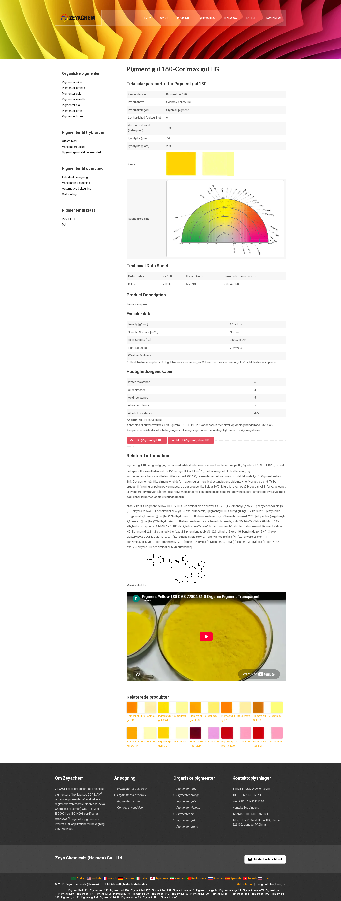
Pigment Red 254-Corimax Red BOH (267, 743)
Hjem (147, 18)
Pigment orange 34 (206, 890)
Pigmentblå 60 (169, 897)
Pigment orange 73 (253, 890)
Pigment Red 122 (78, 890)
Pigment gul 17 (84, 893)
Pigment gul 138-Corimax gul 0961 (172, 718)
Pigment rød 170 (119, 890)
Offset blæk (69, 141)
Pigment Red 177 (140, 890)
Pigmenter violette (73, 99)
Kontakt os (273, 18)
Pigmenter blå (71, 105)
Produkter (184, 18)
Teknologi (230, 18)
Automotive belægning (76, 188)
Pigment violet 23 (131, 897)
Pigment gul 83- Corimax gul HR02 (203, 718)
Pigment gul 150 (199, 893)
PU (64, 224)
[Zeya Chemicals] (78, 15)
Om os (164, 18)
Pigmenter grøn (72, 111)
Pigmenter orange (73, 88)
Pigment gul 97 (89, 897)
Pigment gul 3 (66, 893)
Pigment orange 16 (183, 890)
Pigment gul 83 (140, 893)
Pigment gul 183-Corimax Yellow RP (141, 743)
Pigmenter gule (71, 93)
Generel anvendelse (130, 807)
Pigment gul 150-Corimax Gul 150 (267, 718)
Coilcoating (69, 194)
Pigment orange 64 (230, 890)
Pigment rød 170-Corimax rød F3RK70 (235, 743)
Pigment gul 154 (240, 893)
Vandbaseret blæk (73, 147)
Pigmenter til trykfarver (132, 788)
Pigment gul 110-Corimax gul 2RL (235, 718)
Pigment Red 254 (161, 890)
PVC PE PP (69, 219)
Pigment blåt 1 (151, 897)
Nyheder (251, 18)
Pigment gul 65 (103, 893)
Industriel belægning (75, 177)
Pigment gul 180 (260, 893)
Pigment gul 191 (70, 897)
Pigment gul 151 (220, 893)
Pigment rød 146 (99, 890)
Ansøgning (207, 18)
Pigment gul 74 (121, 893)
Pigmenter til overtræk (131, 795)
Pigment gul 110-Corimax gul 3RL (141, 718)
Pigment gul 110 (160, 893)
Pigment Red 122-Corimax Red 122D (204, 743)
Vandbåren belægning (76, 183)
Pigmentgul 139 (179, 893)
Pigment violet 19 (109, 897)
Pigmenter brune (72, 116)
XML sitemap (244, 884)
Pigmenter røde (72, 82)
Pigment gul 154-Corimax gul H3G (172, 743)
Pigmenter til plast (129, 801)
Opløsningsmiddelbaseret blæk (82, 152)
